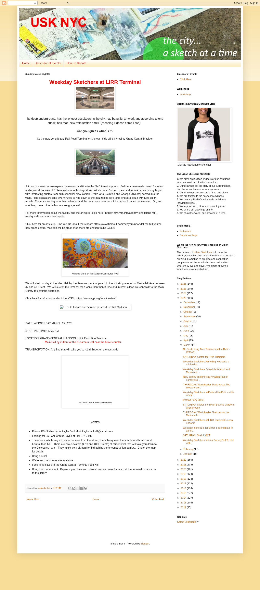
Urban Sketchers (203, 252)
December (189, 302)
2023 (184, 298)
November (189, 307)
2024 (184, 293)
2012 (184, 507)
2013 (184, 502)
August (187, 321)
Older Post (158, 499)
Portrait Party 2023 (193, 400)
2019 (184, 474)
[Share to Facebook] (81, 488)
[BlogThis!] (74, 488)
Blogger (145, 543)
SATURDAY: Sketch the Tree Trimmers (204, 357)
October (188, 311)
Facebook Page (188, 235)
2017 (184, 483)
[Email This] (70, 488)
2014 (184, 497)
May (186, 335)
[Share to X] (78, 488)
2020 (184, 469)
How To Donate (76, 63)
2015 (184, 493)
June (186, 330)
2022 (184, 459)
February (188, 449)
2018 (184, 478)
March (187, 345)
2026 (184, 283)
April (186, 340)
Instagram (185, 231)
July (185, 326)
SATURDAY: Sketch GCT (196, 435)
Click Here (186, 79)
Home (26, 63)
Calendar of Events (48, 63)
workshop (185, 94)
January (188, 453)
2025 (184, 288)
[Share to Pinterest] (85, 488)
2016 (184, 488)
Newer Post (32, 499)
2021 (184, 464)
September (189, 316)
